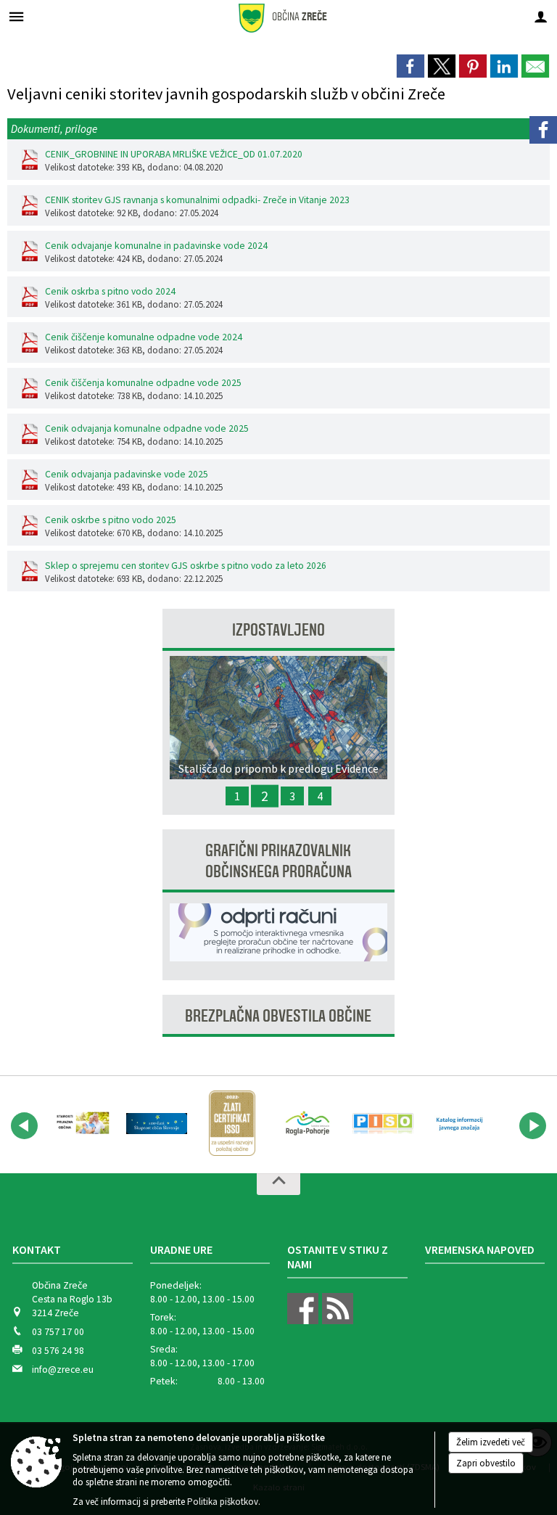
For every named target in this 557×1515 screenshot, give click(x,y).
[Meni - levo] (16, 16)
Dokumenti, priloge (54, 129)
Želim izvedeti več (490, 1442)
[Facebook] (543, 130)
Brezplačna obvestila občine (278, 1016)
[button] (24, 1125)
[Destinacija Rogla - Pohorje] (307, 1123)
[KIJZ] (458, 1123)
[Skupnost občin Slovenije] (156, 1123)
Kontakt (36, 1249)
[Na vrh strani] (278, 1184)
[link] (410, 66)
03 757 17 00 (58, 1332)
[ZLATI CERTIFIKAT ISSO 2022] (232, 1123)
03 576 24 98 (58, 1350)
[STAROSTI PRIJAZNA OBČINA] (81, 1123)
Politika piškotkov (222, 1501)
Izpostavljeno (278, 630)
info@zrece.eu (63, 1369)
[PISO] (383, 1123)
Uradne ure (181, 1249)
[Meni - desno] (541, 16)
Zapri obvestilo (486, 1463)
